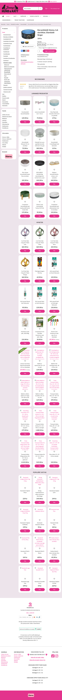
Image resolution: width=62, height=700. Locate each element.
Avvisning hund (7, 34)
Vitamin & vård (7, 91)
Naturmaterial (7, 74)
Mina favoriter (5, 124)
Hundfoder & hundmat (8, 41)
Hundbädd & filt (7, 39)
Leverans (4, 120)
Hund (8, 16)
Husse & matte (34, 16)
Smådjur (23, 16)
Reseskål (6, 77)
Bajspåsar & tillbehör (8, 36)
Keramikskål (7, 72)
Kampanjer (30, 20)
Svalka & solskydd (7, 87)
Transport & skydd (7, 89)
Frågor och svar (6, 114)
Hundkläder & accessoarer (6, 48)
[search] (40, 8)
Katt (15, 16)
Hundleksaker (6, 54)
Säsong (45, 16)
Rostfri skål (6, 79)
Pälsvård (5, 85)
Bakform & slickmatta (9, 66)
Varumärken (6, 20)
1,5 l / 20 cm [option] (50, 44)
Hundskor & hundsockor (9, 58)
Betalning (4, 118)
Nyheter (4, 146)
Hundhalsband (6, 45)
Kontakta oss (5, 127)
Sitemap (4, 144)
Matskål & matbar (7, 62)
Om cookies (5, 142)
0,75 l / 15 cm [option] (41, 44)
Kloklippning (5, 126)
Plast (5, 75)
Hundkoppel (6, 51)
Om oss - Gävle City (6, 138)
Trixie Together (20, 20)
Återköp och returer (7, 116)
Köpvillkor (4, 122)
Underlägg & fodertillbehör (7, 82)
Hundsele (5, 56)
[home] (3, 16)
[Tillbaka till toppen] (58, 698)
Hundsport (6, 60)
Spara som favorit (28, 46)
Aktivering (6, 64)
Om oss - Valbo (5, 137)
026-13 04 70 (53, 1)
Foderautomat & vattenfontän (8, 69)
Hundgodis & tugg (7, 43)
